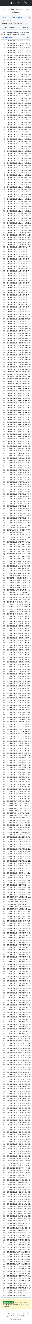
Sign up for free (8, 1302)
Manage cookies (20, 1315)
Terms (5, 1313)
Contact (13, 1315)
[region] (16, 668)
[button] (24, 23)
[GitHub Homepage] (11, 1319)
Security (15, 1313)
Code (5, 27)
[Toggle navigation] (2, 3)
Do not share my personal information (16, 1316)
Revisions (14, 27)
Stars (25, 27)
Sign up (27, 3)
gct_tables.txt (17, 17)
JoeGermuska (6, 17)
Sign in (20, 3)
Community (25, 1313)
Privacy (10, 1313)
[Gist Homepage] (11, 3)
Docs (9, 1315)
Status (20, 1313)
